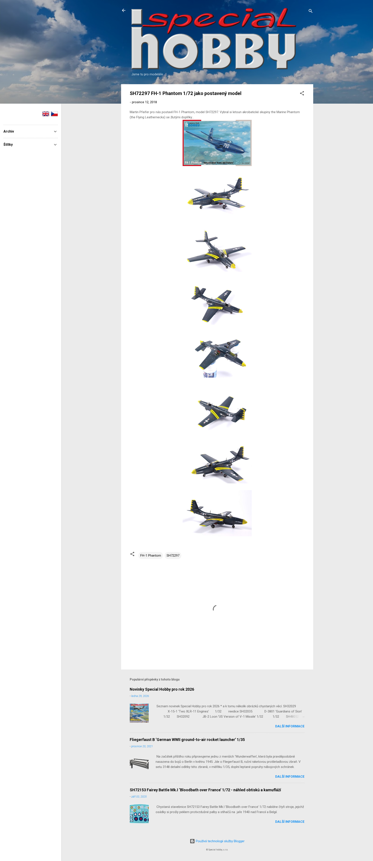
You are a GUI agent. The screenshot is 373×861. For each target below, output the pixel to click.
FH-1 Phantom (150, 555)
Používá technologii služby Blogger (220, 841)
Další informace (290, 726)
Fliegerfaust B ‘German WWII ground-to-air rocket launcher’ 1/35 (187, 739)
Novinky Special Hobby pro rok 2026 (162, 689)
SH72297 (173, 555)
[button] (302, 94)
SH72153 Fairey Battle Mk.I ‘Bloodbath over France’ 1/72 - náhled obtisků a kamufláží (205, 790)
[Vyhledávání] (310, 11)
